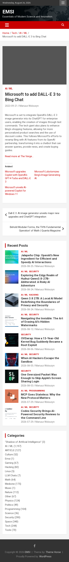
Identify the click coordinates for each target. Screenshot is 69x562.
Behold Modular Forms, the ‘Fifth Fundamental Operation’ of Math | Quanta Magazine (35, 229)
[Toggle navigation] (7, 25)
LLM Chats (11, 475)
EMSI (8, 12)
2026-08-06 (27, 349)
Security (34, 271)
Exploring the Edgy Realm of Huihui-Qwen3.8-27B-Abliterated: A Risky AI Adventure (39, 280)
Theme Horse (53, 552)
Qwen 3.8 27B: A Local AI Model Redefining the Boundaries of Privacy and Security (41, 302)
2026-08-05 (27, 365)
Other (8, 496)
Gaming (9, 462)
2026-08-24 (27, 289)
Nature (8, 492)
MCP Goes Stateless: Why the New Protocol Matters (40, 396)
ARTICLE (10, 450)
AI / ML (9, 88)
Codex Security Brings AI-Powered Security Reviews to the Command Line (40, 414)
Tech (7, 525)
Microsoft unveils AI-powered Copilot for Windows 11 (16, 190)
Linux (8, 471)
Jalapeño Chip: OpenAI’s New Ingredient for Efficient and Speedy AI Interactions (40, 259)
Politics (9, 504)
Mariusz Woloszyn (29, 105)
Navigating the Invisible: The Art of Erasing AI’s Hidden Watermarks (42, 322)
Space (8, 521)
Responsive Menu (62, 3)
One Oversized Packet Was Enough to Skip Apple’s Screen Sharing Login (41, 378)
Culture (9, 454)
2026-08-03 (27, 385)
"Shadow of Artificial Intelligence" (23, 441)
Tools (8, 529)
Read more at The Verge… (19, 156)
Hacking (34, 295)
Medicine (10, 483)
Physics (9, 500)
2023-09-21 (11, 105)
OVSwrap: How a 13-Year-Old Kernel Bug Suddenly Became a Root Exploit (41, 342)
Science (9, 513)
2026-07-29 (27, 402)
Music (8, 488)
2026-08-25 (27, 266)
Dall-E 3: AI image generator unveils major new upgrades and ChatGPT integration (33, 215)
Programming (37, 391)
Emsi (7, 458)
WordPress (45, 556)
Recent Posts (17, 246)
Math (8, 479)
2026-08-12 (27, 329)
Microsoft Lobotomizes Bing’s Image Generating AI (47, 175)
